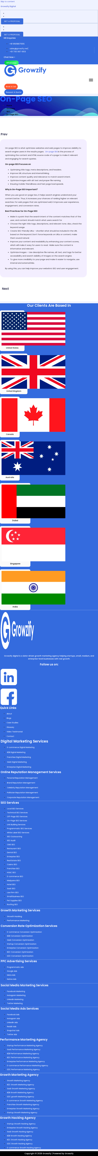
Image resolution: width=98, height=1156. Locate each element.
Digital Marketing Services (24, 741)
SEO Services (10, 803)
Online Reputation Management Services (31, 772)
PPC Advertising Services (19, 961)
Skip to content (8, 1)
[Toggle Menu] (91, 80)
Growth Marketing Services (20, 910)
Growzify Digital (8, 6)
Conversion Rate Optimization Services (29, 926)
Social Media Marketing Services (24, 985)
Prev (4, 134)
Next (5, 289)
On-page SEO (51, 151)
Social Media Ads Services (20, 1009)
